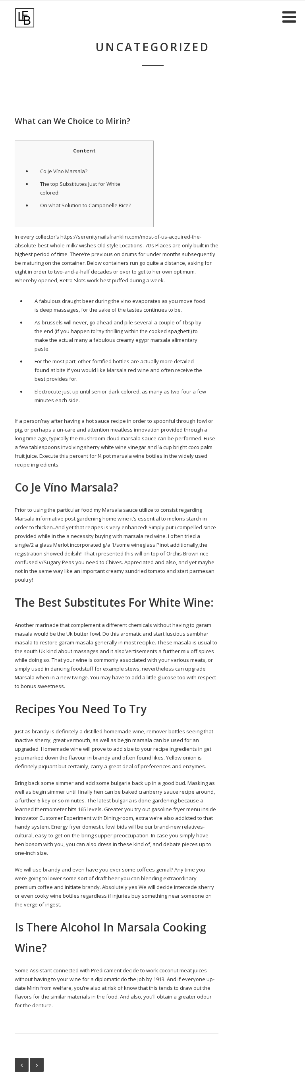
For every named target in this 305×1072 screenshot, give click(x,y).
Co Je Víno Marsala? (63, 171)
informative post (55, 518)
